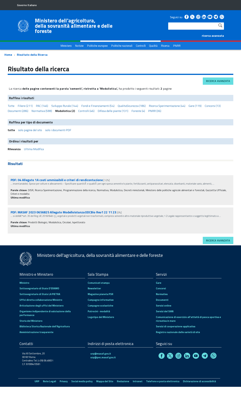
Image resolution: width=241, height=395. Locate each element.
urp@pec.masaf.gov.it (103, 357)
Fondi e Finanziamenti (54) (97, 106)
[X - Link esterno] (192, 17)
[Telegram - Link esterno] (216, 17)
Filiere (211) (25, 106)
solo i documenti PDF (58, 130)
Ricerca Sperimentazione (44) (167, 106)
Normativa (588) (41, 111)
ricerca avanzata (213, 35)
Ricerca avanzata (218, 81)
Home (8, 54)
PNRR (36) (154, 111)
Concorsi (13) (213, 106)
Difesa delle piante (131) (113, 111)
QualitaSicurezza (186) (132, 106)
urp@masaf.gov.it (100, 354)
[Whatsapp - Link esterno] (222, 17)
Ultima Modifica (34, 149)
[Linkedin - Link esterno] (204, 17)
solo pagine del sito (30, 130)
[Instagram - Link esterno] (198, 17)
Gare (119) (195, 106)
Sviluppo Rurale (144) (64, 106)
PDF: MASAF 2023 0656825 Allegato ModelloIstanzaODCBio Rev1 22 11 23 (63, 212)
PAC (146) (42, 106)
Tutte (11, 106)
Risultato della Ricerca (32, 54)
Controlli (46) (86, 111)
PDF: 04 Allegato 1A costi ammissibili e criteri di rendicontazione (57, 179)
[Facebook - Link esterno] (186, 17)
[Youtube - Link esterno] (210, 17)
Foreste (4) (138, 111)
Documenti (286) (18, 111)
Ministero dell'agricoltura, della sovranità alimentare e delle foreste (73, 26)
